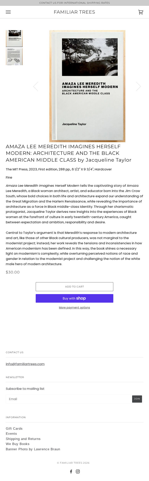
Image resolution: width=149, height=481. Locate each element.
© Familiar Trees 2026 (73, 462)
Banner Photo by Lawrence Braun (33, 449)
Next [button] (136, 86)
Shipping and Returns (23, 439)
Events (11, 433)
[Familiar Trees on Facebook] (71, 472)
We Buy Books (18, 444)
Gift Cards (14, 428)
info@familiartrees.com (25, 364)
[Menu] (8, 12)
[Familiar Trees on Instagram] (78, 472)
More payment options (74, 307)
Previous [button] (38, 86)
